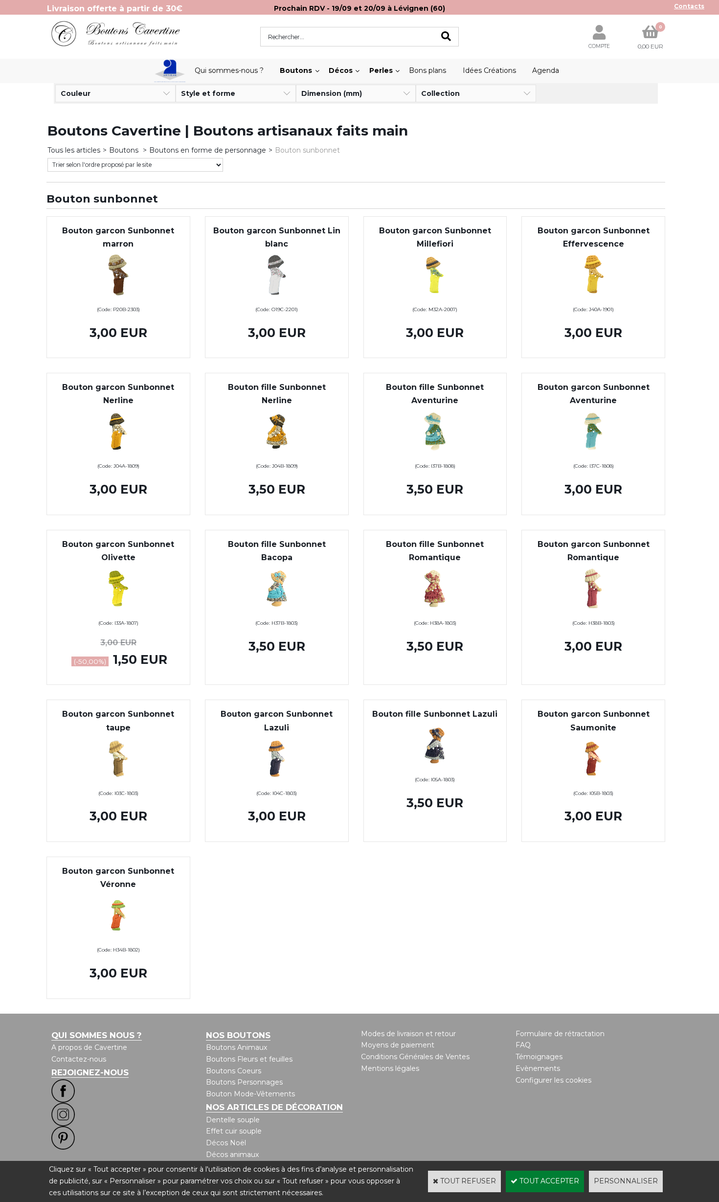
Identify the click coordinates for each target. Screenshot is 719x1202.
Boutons (296, 70)
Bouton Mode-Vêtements (250, 1093)
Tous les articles (73, 150)
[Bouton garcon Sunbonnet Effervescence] (593, 297)
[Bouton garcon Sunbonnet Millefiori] (434, 297)
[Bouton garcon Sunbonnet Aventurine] (593, 453)
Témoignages (539, 1056)
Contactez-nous (78, 1059)
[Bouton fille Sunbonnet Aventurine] (434, 453)
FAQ (523, 1045)
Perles (381, 70)
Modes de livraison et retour (408, 1033)
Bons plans (427, 70)
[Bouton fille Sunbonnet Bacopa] (276, 610)
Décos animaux (232, 1154)
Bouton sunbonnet (307, 150)
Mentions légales (390, 1068)
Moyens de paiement (397, 1045)
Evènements (538, 1068)
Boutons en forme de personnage (207, 150)
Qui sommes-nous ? (229, 70)
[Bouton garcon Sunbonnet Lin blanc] (276, 297)
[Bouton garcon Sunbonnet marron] (118, 297)
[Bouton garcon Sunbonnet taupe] (118, 780)
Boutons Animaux (236, 1047)
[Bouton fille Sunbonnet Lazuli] (434, 767)
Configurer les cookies (553, 1080)
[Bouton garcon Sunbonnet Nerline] (118, 453)
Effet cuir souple (234, 1131)
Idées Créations (489, 70)
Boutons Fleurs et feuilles (249, 1059)
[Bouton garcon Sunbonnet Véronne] (118, 937)
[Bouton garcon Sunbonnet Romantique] (593, 610)
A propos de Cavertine (89, 1047)
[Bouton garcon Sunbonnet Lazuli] (276, 780)
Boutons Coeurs (233, 1070)
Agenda (545, 70)
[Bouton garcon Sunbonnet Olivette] (118, 610)
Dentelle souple (233, 1119)
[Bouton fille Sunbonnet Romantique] (434, 610)
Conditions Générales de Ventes (415, 1056)
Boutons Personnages (244, 1082)
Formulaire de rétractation (560, 1033)
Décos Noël (226, 1142)
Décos (341, 70)
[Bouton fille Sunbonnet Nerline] (276, 453)
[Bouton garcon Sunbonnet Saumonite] (593, 780)
